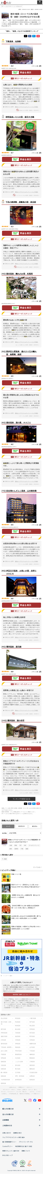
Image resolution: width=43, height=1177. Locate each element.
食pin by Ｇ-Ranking (24, 1093)
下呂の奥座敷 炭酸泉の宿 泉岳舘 (21, 202)
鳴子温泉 (32, 1022)
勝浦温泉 (32, 1058)
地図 (19, 68)
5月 (20, 845)
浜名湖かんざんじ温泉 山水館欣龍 (21, 491)
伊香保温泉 (4, 1033)
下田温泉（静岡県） (6, 1047)
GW (25, 845)
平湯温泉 (3, 1054)
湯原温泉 (32, 1065)
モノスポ (18, 1091)
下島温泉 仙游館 (13, 41)
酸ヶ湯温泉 (4, 1072)
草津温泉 (32, 1029)
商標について (26, 1151)
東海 (15, 845)
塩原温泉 (17, 1036)
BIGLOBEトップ (7, 1155)
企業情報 (5, 1120)
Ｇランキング (6, 1089)
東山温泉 (32, 1025)
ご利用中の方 (7, 1125)
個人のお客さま (8, 1109)
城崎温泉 (32, 1054)
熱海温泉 (32, 1079)
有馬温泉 (3, 1058)
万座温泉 (17, 1033)
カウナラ (32, 1091)
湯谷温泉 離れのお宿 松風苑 (19, 274)
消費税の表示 (17, 1133)
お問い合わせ (6, 1133)
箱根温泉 (3, 1076)
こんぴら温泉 (19, 1061)
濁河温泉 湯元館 (13, 647)
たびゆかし (4, 1093)
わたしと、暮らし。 (33, 1089)
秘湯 (27, 848)
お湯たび (24, 1089)
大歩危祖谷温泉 (5, 1079)
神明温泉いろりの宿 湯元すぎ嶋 (20, 117)
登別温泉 (17, 1018)
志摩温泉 (32, 1076)
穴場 (22, 848)
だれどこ (13, 1089)
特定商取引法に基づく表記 (23, 1146)
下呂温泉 (32, 1051)
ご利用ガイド (21, 1087)
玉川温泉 (17, 1072)
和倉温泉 (17, 1047)
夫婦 (11, 845)
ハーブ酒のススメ (35, 1093)
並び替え (4, 833)
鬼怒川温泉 (4, 1036)
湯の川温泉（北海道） (6, 1023)
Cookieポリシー (7, 1146)
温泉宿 (16, 848)
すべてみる (36, 867)
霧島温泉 (32, 1069)
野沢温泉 (32, 1036)
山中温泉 (32, 1047)
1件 (40, 301)
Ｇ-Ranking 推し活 (13, 1093)
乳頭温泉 (17, 1022)
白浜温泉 (17, 1058)
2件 (40, 226)
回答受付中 (21, 826)
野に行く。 (25, 1091)
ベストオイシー (11, 1091)
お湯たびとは (12, 1087)
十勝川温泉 (33, 1018)
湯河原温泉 (4, 1043)
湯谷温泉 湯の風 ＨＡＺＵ (18, 423)
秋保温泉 (17, 1025)
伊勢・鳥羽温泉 (19, 1076)
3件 (40, 153)
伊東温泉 (17, 1043)
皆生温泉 (17, 1065)
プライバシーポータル (26, 1142)
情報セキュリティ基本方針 (10, 1151)
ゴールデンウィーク (34, 845)
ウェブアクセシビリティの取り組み (13, 1137)
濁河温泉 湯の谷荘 (15, 720)
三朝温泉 (32, 1061)
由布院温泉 (18, 1079)
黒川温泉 (17, 1069)
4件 (40, 66)
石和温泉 (32, 1040)
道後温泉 (3, 1061)
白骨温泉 (3, 1040)
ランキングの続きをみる (21, 799)
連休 (11, 848)
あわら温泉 (4, 1051)
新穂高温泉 (18, 1054)
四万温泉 (32, 1033)
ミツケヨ (38, 1091)
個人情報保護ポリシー (9, 1142)
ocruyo (19, 1089)
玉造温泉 (3, 1065)
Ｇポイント (29, 1087)
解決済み (34, 826)
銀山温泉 (17, 1029)
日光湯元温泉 (33, 1072)
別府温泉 (3, 1069)
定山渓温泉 (4, 1018)
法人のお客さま (8, 1114)
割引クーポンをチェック (23, 78)
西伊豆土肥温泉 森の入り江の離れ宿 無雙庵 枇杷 (21, 352)
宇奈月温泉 (18, 1051)
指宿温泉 (3, 1083)
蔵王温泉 (3, 1029)
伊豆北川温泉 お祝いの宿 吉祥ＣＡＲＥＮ (21, 572)
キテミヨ (3, 1091)
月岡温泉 (17, 1040)
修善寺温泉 (33, 1043)
